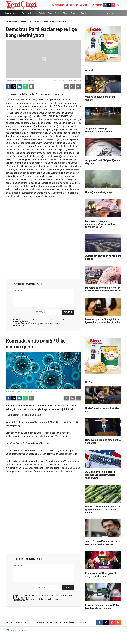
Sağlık (57, 13)
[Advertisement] (43, 219)
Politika (42, 13)
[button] (66, 86)
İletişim (58, 622)
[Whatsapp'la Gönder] (25, 86)
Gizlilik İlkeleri (69, 622)
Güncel (16, 13)
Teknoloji (74, 13)
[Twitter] (13, 86)
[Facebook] (8, 86)
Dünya (8, 13)
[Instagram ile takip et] (113, 5)
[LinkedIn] (19, 86)
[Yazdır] (31, 86)
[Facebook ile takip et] (105, 5)
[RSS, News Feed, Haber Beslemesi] (118, 622)
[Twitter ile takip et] (109, 5)
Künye (49, 622)
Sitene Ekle (81, 622)
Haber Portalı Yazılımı (18, 630)
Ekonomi (25, 13)
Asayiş (84, 13)
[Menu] (120, 13)
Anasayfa (13, 21)
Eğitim (65, 13)
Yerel (34, 13)
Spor (50, 13)
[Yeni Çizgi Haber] (21, 5)
